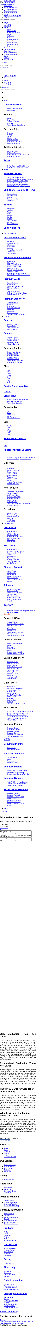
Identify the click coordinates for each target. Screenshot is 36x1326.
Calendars (10, 36)
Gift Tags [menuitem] (10, 304)
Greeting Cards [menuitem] (12, 677)
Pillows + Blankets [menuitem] (13, 470)
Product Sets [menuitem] (11, 541)
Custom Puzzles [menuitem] (12, 505)
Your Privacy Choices (11, 1224)
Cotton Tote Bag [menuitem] (12, 502)
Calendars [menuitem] (7, 392)
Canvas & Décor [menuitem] (9, 523)
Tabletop (8, 585)
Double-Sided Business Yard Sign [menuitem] (18, 774)
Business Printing (13, 44)
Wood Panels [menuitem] (11, 533)
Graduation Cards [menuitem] (13, 243)
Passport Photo (12, 42)
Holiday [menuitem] (9, 219)
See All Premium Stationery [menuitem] (16, 314)
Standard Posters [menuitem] (13, 324)
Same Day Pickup (13, 173)
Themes (8, 204)
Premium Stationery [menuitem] (13, 663)
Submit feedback (5, 1140)
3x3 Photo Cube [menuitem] (12, 495)
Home (6, 27)
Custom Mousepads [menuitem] (13, 497)
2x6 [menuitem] (8, 380)
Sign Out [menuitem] (6, 17)
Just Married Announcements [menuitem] (16, 273)
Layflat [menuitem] (9, 197)
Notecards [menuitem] (10, 306)
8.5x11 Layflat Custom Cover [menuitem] (20, 179)
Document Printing (14, 744)
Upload (6, 22)
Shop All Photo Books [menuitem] (14, 720)
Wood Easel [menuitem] (11, 414)
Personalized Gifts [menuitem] (13, 516)
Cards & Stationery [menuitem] (10, 233)
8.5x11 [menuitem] (9, 426)
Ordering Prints (9, 1201)
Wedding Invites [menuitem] (12, 271)
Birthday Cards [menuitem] (12, 672)
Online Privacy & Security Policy (13, 1323)
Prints (9, 29)
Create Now (10, 396)
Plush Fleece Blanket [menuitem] (14, 576)
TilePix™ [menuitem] (10, 554)
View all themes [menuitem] (12, 224)
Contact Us (7, 1193)
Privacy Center (5, 1322)
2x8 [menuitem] (8, 382)
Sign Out (6, 58)
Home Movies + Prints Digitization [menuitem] (18, 154)
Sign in (6, 76)
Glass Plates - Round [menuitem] (14, 597)
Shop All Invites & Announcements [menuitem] (18, 275)
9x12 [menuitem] (9, 431)
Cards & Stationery (13, 32)
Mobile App (7, 1171)
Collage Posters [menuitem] (12, 354)
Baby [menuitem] (9, 214)
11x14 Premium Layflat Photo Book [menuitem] (18, 503)
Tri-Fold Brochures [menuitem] (13, 757)
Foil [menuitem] (8, 289)
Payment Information (10, 54)
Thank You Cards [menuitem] (13, 670)
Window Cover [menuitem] (12, 195)
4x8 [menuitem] (8, 427)
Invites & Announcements (17, 257)
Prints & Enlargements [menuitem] (14, 108)
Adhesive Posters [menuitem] (13, 122)
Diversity (6, 1219)
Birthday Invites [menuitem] (12, 263)
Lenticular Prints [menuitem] (12, 140)
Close (2, 828)
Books (6, 1148)
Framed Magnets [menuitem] (12, 535)
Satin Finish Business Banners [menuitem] (17, 782)
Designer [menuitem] (10, 133)
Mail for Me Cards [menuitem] (13, 668)
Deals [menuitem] (6, 808)
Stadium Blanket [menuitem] (12, 578)
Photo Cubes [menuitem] (11, 697)
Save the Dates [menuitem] (12, 268)
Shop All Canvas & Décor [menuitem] (15, 635)
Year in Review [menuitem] (12, 220)
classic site (3, 811)
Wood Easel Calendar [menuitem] (14, 403)
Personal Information (10, 53)
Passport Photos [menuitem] (12, 151)
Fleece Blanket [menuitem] (12, 574)
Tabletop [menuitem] (10, 477)
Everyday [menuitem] (10, 208)
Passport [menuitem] (10, 702)
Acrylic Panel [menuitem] (11, 563)
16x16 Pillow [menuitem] (11, 571)
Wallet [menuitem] (9, 136)
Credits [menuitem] (6, 14)
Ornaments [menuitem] (11, 467)
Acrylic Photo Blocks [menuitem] (14, 589)
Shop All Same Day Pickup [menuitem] (16, 703)
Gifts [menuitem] (5, 446)
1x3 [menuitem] (8, 378)
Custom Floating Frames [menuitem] (15, 536)
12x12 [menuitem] (9, 434)
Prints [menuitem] (5, 100)
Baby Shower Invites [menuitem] (14, 266)
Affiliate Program (9, 1222)
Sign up (2, 1320)
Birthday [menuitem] (10, 215)
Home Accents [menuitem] (12, 475)
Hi (4, 47)
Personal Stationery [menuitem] (13, 308)
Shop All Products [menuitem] (13, 484)
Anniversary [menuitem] (11, 251)
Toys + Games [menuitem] (12, 473)
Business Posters (13, 766)
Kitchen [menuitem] (9, 480)
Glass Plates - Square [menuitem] (14, 599)
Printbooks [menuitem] (10, 650)
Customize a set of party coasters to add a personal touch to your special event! (21, 458)
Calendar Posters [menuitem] (13, 355)
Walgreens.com (9, 59)
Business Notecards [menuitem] (14, 798)
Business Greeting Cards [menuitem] (15, 797)
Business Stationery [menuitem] (13, 802)
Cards (6, 1150)
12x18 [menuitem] (9, 372)
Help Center (8, 1187)
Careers (6, 1215)
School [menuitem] (9, 222)
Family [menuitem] (9, 217)
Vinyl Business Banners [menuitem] (15, 785)
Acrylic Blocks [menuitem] (12, 493)
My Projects (7, 26)
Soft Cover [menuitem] (10, 200)
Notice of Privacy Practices (18, 1322)
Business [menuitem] (7, 740)
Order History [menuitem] (8, 4)
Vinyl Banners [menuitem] (12, 340)
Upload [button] (6, 80)
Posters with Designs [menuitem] (14, 352)
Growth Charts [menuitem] (12, 357)
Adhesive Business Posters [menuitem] (16, 772)
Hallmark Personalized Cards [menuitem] (17, 293)
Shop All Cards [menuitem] (12, 253)
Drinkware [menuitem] (10, 468)
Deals (9, 46)
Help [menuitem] (5, 1)
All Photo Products (10, 1157)
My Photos (7, 24)
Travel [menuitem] (9, 212)
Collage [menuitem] (10, 135)
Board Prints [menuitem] (11, 120)
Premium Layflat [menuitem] (12, 199)
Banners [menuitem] (10, 123)
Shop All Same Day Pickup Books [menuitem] (18, 186)
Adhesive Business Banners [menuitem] (16, 783)
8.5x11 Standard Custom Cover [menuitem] (17, 181)
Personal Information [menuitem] (10, 7)
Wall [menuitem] (8, 411)
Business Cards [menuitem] (12, 313)
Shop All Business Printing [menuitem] (16, 736)
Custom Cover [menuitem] (12, 194)
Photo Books (11, 31)
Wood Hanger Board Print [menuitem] (15, 360)
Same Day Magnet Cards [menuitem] (15, 286)
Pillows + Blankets (13, 567)
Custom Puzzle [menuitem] (12, 691)
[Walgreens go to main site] (4, 67)
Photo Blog (7, 1170)
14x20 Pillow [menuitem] (11, 573)
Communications (9, 49)
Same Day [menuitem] (7, 614)
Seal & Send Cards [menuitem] (13, 291)
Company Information (11, 1217)
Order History (8, 51)
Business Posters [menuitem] (13, 359)
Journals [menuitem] (10, 805)
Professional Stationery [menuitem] (15, 735)
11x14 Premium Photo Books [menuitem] (16, 177)
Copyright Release (10, 1191)
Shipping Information (10, 1204)
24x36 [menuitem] (9, 377)
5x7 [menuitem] (8, 429)
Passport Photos (9, 1166)
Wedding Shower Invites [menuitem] (15, 270)
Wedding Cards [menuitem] (12, 673)
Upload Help (8, 1189)
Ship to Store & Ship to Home (19, 190)
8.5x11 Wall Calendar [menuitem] (17, 400)
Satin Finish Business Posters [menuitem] (17, 770)
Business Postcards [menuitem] (13, 795)
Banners (8, 333)
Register (13, 76)
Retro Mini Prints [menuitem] (15, 141)
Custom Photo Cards (15, 237)
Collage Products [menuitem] (13, 560)
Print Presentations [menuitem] (13, 749)
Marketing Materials (14, 753)
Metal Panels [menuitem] (11, 556)
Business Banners (13, 778)
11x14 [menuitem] (9, 370)
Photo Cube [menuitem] (11, 540)
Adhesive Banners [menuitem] (13, 339)
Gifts (8, 37)
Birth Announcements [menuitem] (14, 265)
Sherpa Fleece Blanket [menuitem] (14, 579)
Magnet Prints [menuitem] (11, 138)
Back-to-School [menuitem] (12, 513)
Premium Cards (12, 279)
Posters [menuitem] (9, 118)
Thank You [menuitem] (10, 245)
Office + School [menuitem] (12, 479)
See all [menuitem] (9, 581)
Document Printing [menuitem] (13, 156)
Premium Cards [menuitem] (12, 662)
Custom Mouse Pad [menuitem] (13, 690)
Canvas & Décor (12, 39)
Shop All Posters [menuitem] (12, 329)
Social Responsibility (11, 1220)
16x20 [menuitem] (9, 373)
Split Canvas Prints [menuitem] (13, 561)
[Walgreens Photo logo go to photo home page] (4, 87)
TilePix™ (8, 605)
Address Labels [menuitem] (12, 303)
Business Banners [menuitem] (13, 342)
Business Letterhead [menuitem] (14, 800)
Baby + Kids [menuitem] (11, 246)
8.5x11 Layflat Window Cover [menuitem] (16, 182)
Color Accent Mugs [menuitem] (13, 498)
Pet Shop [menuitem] (10, 518)
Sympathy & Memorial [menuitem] (14, 250)
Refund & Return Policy (11, 1206)
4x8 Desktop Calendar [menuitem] (14, 401)
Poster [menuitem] (9, 416)
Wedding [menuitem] (10, 210)
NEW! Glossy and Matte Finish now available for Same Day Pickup (19, 166)
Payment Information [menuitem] (10, 11)
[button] (5, 77)
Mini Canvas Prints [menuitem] (13, 538)
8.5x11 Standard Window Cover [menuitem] (17, 184)
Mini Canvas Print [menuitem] (13, 596)
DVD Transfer (8, 1168)
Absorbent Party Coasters (17, 450)
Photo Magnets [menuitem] (12, 500)
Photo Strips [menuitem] (13, 143)
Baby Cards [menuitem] (11, 675)
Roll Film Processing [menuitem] (14, 153)
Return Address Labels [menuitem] (14, 667)
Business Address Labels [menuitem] (15, 803)
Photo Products (9, 1179)
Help (5, 62)
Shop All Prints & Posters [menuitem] (15, 654)
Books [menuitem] (6, 169)
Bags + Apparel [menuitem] (12, 472)
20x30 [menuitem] (9, 375)
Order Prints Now (13, 104)
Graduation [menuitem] (11, 261)
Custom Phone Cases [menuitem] (14, 482)
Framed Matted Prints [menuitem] (14, 625)
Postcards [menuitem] (10, 309)
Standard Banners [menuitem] (13, 337)
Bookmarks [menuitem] (11, 311)
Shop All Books (12, 228)
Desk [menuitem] (9, 413)
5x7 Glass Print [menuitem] (12, 594)
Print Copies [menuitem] (11, 748)
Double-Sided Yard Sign (16, 386)
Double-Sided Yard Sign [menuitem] (15, 362)
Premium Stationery (14, 298)
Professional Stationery (16, 789)
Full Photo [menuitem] (10, 241)
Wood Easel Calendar (15, 438)
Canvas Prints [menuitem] (12, 531)
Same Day (10, 41)
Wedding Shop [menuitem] (12, 515)
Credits (6, 56)
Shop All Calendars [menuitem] (13, 418)
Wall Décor (9, 545)
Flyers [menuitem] (9, 759)
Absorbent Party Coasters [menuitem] (15, 492)
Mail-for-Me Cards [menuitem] (13, 288)
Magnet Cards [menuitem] (12, 665)
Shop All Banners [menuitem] (13, 344)
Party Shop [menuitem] (11, 521)
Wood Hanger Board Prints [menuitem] (16, 125)
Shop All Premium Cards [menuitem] (15, 295)
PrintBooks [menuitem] (11, 110)
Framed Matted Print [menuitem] (14, 553)
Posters (9, 34)
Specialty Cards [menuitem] (12, 283)
